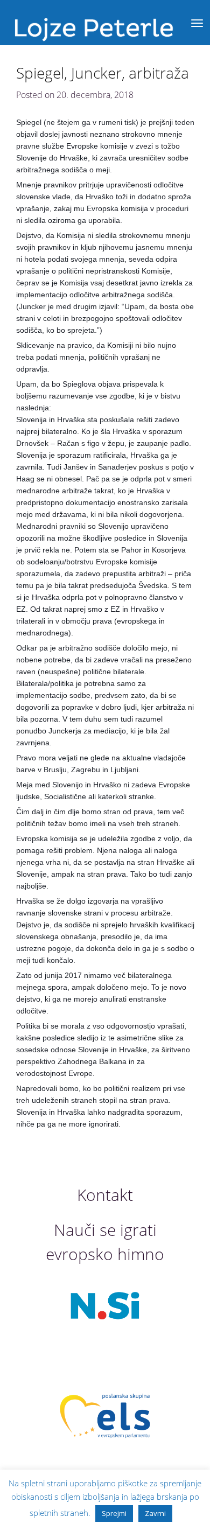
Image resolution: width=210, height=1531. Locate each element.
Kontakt (105, 1195)
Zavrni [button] (155, 1513)
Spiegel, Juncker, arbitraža (102, 72)
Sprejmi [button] (114, 1513)
